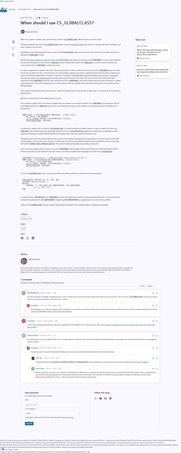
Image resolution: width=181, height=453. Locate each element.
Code (23, 228)
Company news (37, 447)
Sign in (3, 11)
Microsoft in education (35, 443)
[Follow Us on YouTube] (100, 399)
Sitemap (19, 452)
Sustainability (88, 447)
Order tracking (157, 440)
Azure (92, 445)
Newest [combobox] (150, 286)
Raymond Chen (31, 32)
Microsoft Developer (101, 445)
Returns (149, 440)
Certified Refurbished (169, 440)
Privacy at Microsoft (48, 447)
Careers (18, 447)
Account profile (115, 440)
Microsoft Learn (113, 445)
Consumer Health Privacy (8, 452)
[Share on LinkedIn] (33, 238)
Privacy (36, 452)
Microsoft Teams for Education (66, 443)
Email (27, 400)
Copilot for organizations (56, 440)
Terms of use (54, 452)
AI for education (158, 443)
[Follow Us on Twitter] (95, 399)
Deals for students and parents (143, 443)
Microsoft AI (4, 445)
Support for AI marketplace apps (129, 445)
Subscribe (29, 423)
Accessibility (80, 447)
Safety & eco (70, 452)
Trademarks (61, 452)
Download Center (125, 440)
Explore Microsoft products (89, 440)
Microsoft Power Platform (47, 445)
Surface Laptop (12, 440)
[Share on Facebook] (22, 238)
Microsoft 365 (34, 445)
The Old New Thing (24, 9)
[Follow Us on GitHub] (105, 399)
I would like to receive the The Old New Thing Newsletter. (49, 417)
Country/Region (30, 409)
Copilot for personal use (72, 440)
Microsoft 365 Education (84, 443)
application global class (78, 44)
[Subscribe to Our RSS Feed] (110, 399)
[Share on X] (27, 238)
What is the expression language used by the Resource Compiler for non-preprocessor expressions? (152, 52)
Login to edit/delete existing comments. (50, 283)
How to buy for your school (101, 443)
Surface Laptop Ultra (24, 440)
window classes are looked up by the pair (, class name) (53, 60)
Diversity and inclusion (69, 447)
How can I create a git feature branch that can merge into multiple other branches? (153, 70)
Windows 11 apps (104, 440)
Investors (58, 447)
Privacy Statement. (68, 417)
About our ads (85, 452)
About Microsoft (26, 447)
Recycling (77, 452)
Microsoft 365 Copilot (74, 445)
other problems (142, 362)
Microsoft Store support (139, 440)
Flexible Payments (21, 443)
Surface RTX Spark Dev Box (39, 440)
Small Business (85, 445)
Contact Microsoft (28, 452)
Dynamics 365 (24, 445)
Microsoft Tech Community (148, 445)
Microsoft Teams (61, 445)
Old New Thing (26, 219)
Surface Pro (3, 440)
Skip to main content (6, 1)
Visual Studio (11, 447)
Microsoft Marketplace (165, 445)
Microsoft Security (14, 445)
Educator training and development (121, 443)
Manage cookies (44, 452)
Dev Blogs (12, 9)
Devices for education (49, 443)
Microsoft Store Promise (7, 443)
